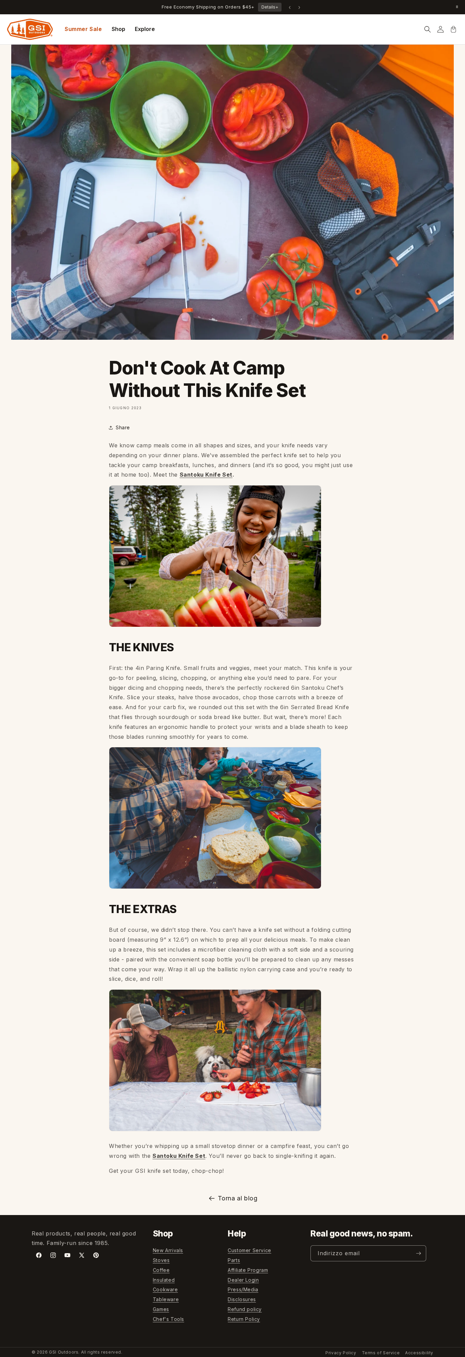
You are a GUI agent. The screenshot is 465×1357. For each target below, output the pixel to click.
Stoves (161, 1260)
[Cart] (453, 29)
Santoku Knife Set (206, 474)
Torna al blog (238, 1198)
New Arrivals (168, 1250)
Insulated (164, 1280)
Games (161, 1309)
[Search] (427, 29)
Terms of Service (381, 1352)
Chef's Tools (168, 1319)
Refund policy (245, 1309)
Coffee (161, 1270)
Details (269, 7)
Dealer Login (243, 1280)
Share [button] (123, 427)
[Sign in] (440, 29)
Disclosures (242, 1299)
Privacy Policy (340, 1352)
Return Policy (244, 1319)
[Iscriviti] (418, 1253)
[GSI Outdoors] (30, 29)
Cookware (165, 1289)
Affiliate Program (248, 1270)
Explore (145, 29)
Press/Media (243, 1289)
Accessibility (419, 1352)
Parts (234, 1260)
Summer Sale (83, 29)
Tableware (166, 1299)
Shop (118, 29)
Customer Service (249, 1250)
